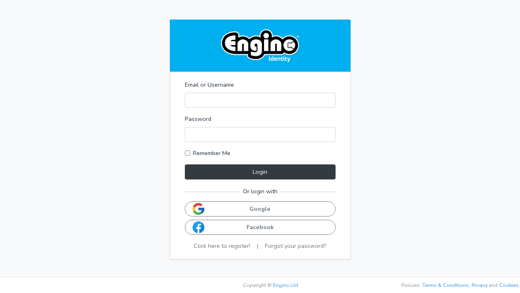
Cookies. (509, 285)
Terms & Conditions (445, 285)
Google (260, 209)
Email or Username (209, 85)
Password (198, 119)
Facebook (260, 227)
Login (260, 172)
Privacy (480, 285)
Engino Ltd (285, 285)
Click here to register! (222, 246)
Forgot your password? (296, 246)
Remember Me (211, 153)
